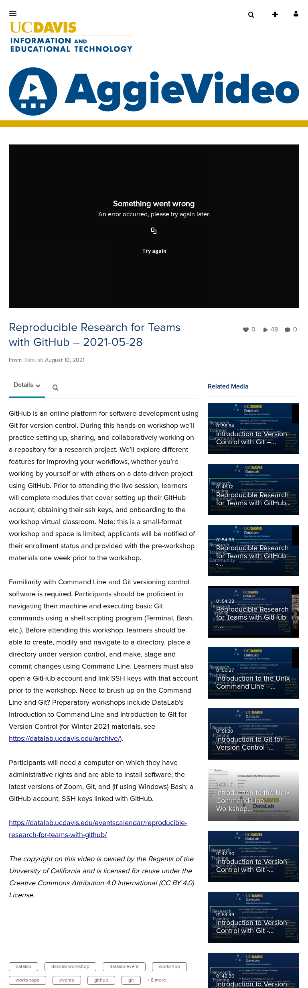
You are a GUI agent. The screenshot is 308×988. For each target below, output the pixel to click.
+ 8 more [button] (156, 980)
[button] (15, 13)
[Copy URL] (154, 231)
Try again (154, 250)
